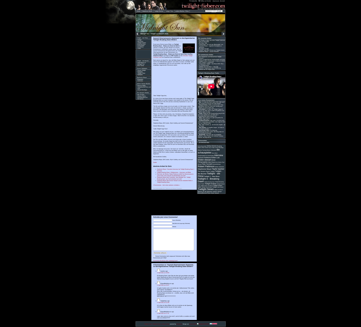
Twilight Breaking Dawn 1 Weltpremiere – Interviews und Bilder (174, 172)
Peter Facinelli (207, 164)
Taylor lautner (218, 169)
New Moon (140, 41)
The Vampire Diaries (204, 171)
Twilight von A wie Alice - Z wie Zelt (208, 66)
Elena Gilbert (215, 153)
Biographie (140, 79)
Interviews (140, 81)
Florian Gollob (193, 324)
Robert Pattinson (206, 166)
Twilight (139, 40)
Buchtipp (221, 147)
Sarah (200, 113)
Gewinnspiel (201, 155)
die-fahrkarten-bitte (204, 142)
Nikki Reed (211, 162)
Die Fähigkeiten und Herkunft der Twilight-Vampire (210, 57)
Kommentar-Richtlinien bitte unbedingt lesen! (165, 260)
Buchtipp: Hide (203, 43)
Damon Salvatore (211, 150)
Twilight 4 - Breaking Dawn (162, 41)
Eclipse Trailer (166, 324)
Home (138, 11)
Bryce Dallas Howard (214, 147)
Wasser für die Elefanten (205, 191)
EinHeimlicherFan (204, 120)
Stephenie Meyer (147, 11)
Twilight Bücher (158, 11)
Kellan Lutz (215, 158)
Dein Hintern (202, 127)
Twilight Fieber (148, 324)
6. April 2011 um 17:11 (163, 313)
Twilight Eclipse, (156, 324)
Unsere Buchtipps (142, 90)
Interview (218, 155)
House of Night (141, 85)
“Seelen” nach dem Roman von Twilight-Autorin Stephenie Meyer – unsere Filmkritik (211, 50)
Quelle (155, 162)
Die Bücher (140, 99)
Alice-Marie (202, 109)
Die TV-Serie (140, 94)
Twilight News (172, 41)
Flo (200, 124)
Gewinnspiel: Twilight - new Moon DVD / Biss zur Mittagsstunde (211, 64)
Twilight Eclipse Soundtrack (207, 185)
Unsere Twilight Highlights (141, 71)
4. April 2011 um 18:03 (163, 272)
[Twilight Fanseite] (201, 9)
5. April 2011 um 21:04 (163, 302)
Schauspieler (140, 45)
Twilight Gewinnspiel (207, 187)
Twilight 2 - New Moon (212, 176)
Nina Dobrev (218, 162)
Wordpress (179, 324)
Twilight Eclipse (141, 42)
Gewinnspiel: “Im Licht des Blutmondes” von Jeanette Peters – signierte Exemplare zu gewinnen (211, 46)
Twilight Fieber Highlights (141, 73)
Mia (200, 102)
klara (200, 117)
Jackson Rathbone (204, 158)
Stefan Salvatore (219, 166)
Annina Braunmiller (202, 146)
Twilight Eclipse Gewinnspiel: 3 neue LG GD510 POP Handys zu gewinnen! (212, 61)
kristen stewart (204, 160)
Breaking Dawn (141, 44)
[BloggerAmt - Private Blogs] (203, 324)
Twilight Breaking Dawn (209, 181)
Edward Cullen (203, 105)
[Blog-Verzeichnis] (213, 324)
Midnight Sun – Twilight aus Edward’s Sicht (154, 33)
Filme (154, 41)
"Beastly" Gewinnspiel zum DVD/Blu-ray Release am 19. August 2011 (210, 68)
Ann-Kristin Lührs (204, 130)
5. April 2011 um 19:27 (163, 285)
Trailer (139, 48)
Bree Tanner (140, 65)
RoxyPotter (202, 134)
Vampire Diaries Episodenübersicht (142, 96)
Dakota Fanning (202, 150)
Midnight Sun (141, 64)
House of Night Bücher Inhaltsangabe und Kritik (212, 59)
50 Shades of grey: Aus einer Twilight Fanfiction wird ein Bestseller (212, 41)
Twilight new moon (217, 187)
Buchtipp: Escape (204, 48)
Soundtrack (140, 47)
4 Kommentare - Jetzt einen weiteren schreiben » (166, 185)
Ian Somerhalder (209, 155)
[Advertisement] (144, 54)
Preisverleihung (216, 164)
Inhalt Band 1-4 (141, 62)
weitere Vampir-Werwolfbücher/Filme (210, 192)
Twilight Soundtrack (218, 189)
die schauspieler (209, 151)
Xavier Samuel (215, 193)
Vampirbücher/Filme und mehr (144, 87)
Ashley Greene (212, 146)
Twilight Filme (169, 11)
